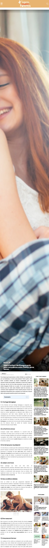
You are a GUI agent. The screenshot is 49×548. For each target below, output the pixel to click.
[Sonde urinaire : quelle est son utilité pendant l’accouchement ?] (45, 514)
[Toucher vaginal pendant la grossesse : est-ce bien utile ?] (45, 525)
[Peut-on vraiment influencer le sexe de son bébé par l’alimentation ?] (41, 479)
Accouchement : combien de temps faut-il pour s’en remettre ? (37, 519)
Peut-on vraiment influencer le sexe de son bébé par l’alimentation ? (41, 487)
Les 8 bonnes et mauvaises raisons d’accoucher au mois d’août (45, 542)
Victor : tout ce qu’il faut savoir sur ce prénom (37, 541)
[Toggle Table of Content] (26, 397)
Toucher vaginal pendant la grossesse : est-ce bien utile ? (44, 530)
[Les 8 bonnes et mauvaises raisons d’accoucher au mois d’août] (45, 536)
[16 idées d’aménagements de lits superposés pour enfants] (41, 500)
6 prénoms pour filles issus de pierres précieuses (36, 530)
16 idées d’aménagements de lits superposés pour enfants (40, 508)
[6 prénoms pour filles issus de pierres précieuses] (37, 525)
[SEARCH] (47, 3)
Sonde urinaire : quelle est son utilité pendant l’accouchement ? (45, 519)
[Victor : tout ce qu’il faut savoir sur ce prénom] (37, 536)
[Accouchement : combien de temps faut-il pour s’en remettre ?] (37, 514)
